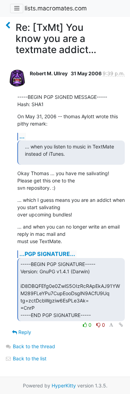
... (22, 136)
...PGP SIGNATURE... (47, 253)
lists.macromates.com (56, 8)
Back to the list (28, 358)
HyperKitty (64, 385)
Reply (24, 332)
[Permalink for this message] (121, 324)
